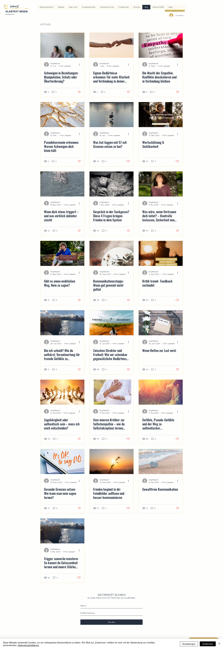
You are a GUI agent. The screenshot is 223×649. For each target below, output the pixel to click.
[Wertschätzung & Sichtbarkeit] (161, 114)
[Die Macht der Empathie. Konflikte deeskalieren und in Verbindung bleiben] (161, 45)
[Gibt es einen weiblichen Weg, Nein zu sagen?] (62, 253)
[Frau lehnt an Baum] (161, 183)
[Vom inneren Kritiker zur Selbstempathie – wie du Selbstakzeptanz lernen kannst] (111, 392)
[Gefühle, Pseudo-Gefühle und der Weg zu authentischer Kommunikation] (161, 392)
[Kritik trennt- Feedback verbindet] (161, 253)
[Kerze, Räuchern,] (111, 183)
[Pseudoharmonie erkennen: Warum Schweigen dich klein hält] (62, 114)
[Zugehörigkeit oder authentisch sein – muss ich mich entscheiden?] (62, 392)
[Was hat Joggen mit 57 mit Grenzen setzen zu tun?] (111, 114)
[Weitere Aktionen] (80, 64)
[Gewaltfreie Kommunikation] (161, 461)
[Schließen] (219, 644)
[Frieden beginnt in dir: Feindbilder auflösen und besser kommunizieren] (111, 461)
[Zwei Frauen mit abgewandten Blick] (62, 45)
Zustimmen (207, 643)
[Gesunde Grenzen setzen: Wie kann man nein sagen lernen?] (62, 461)
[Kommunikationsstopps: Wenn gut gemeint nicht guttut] (111, 253)
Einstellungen (188, 643)
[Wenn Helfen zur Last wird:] (161, 322)
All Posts (45, 24)
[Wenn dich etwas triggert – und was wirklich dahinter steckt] (62, 183)
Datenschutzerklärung (28, 645)
